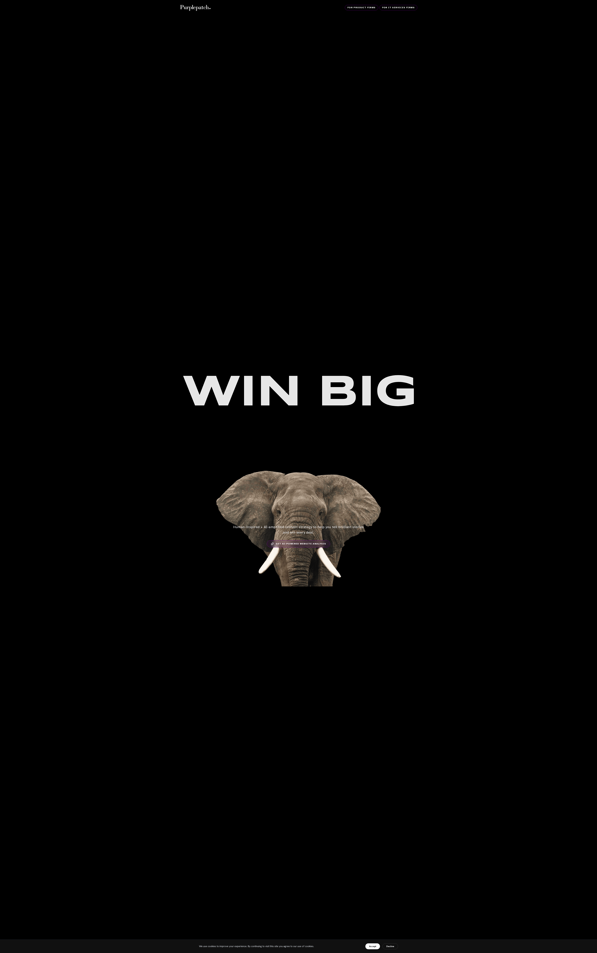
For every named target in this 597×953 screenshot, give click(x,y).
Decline (390, 946)
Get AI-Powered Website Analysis (301, 543)
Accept (372, 946)
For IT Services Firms (398, 7)
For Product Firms (361, 7)
